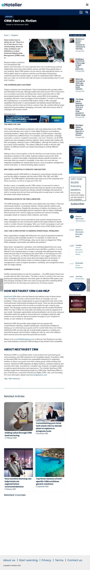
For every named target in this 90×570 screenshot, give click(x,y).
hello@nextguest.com (26, 339)
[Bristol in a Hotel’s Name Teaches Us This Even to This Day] (72, 40)
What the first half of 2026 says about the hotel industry (80, 84)
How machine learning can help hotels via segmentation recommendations (18, 482)
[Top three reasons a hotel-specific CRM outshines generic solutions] (49, 462)
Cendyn (79, 245)
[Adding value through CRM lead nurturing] (18, 416)
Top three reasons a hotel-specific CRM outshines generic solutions (49, 481)
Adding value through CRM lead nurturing (18, 434)
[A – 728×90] (34, 122)
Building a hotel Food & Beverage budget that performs (80, 64)
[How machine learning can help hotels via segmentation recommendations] (18, 462)
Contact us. (74, 560)
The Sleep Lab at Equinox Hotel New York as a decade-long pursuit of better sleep (80, 107)
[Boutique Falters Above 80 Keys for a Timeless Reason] (72, 126)
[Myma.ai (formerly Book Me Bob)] (72, 230)
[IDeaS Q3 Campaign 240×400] (77, 173)
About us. (9, 560)
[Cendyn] (72, 245)
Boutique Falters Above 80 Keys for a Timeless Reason (80, 130)
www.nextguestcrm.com (38, 375)
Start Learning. (28, 560)
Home (6, 35)
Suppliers (14, 35)
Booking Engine (80, 278)
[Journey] (72, 277)
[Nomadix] (72, 263)
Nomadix (79, 263)
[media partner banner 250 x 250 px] (77, 312)
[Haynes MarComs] (72, 217)
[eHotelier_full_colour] (12, 4)
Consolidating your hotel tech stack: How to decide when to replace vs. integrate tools (49, 427)
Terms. (59, 560)
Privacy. (47, 560)
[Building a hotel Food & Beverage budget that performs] (72, 60)
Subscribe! (77, 204)
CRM (10, 378)
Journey (79, 276)
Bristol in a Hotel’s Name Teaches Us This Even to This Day (80, 44)
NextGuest (16, 378)
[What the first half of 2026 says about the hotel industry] (72, 80)
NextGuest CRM (10, 296)
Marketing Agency (80, 220)
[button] (87, 5)
